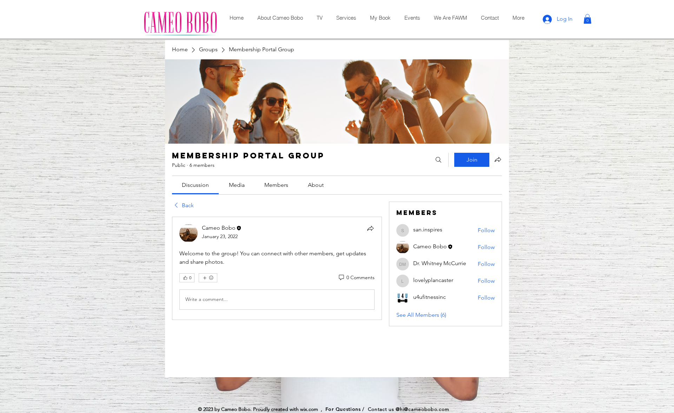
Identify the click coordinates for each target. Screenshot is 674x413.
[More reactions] (208, 277)
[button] (587, 19)
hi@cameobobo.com (424, 409)
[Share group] (498, 159)
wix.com (309, 409)
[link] (195, 185)
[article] (277, 268)
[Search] (438, 160)
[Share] (370, 228)
